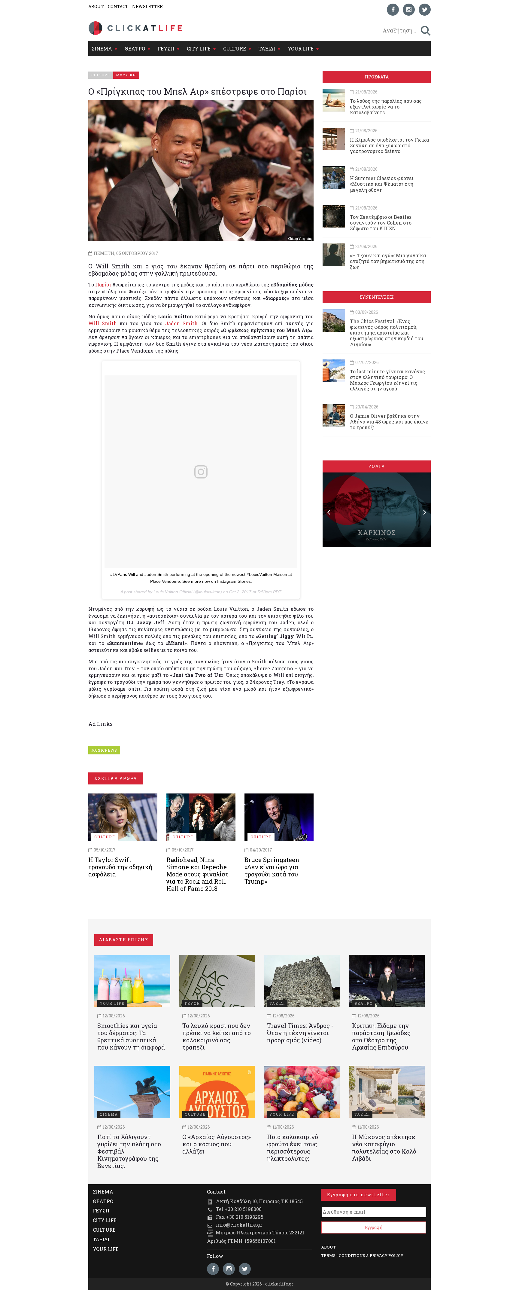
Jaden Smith (181, 323)
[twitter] (425, 10)
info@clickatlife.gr (239, 1224)
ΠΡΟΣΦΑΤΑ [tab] (377, 77)
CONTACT (118, 6)
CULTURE (234, 48)
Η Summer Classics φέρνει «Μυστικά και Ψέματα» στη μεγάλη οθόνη (382, 184)
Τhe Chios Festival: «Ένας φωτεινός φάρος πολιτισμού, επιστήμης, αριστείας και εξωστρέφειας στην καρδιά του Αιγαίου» (386, 332)
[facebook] (393, 10)
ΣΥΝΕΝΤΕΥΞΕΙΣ (377, 297)
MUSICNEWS (104, 750)
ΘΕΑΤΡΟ (135, 48)
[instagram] (409, 10)
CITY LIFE (199, 48)
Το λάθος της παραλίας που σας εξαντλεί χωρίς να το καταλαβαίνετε (386, 106)
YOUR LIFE (301, 48)
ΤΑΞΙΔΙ (267, 48)
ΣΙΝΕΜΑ (102, 48)
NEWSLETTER (147, 6)
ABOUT (96, 6)
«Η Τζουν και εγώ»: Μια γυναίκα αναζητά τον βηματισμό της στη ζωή (388, 261)
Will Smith (102, 323)
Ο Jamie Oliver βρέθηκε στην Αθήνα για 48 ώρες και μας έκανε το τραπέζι (389, 421)
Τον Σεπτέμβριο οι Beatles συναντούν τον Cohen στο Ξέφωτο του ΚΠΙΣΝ (380, 222)
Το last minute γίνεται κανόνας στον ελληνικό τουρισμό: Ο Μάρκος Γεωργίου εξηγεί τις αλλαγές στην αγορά (387, 380)
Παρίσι (103, 284)
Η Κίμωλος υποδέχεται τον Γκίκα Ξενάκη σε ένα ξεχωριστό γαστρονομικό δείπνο (389, 145)
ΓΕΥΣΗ (166, 48)
